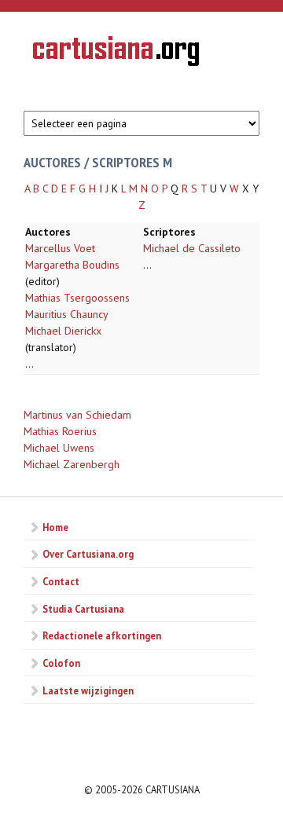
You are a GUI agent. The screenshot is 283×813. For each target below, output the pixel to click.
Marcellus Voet (60, 248)
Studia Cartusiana (83, 608)
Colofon (61, 663)
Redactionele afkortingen (101, 635)
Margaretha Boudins (72, 265)
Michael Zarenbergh (71, 464)
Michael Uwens (59, 448)
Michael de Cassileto (192, 248)
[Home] (116, 53)
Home (55, 527)
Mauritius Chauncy (66, 314)
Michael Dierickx (63, 331)
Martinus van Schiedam (77, 415)
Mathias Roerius (60, 431)
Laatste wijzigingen (88, 690)
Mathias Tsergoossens (77, 298)
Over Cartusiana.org (88, 553)
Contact (60, 581)
